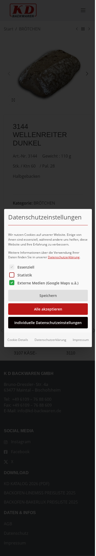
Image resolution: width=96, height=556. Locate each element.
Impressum (81, 340)
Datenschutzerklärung (64, 257)
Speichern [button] (48, 295)
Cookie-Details (17, 340)
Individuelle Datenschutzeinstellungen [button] (48, 322)
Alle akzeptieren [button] (48, 309)
